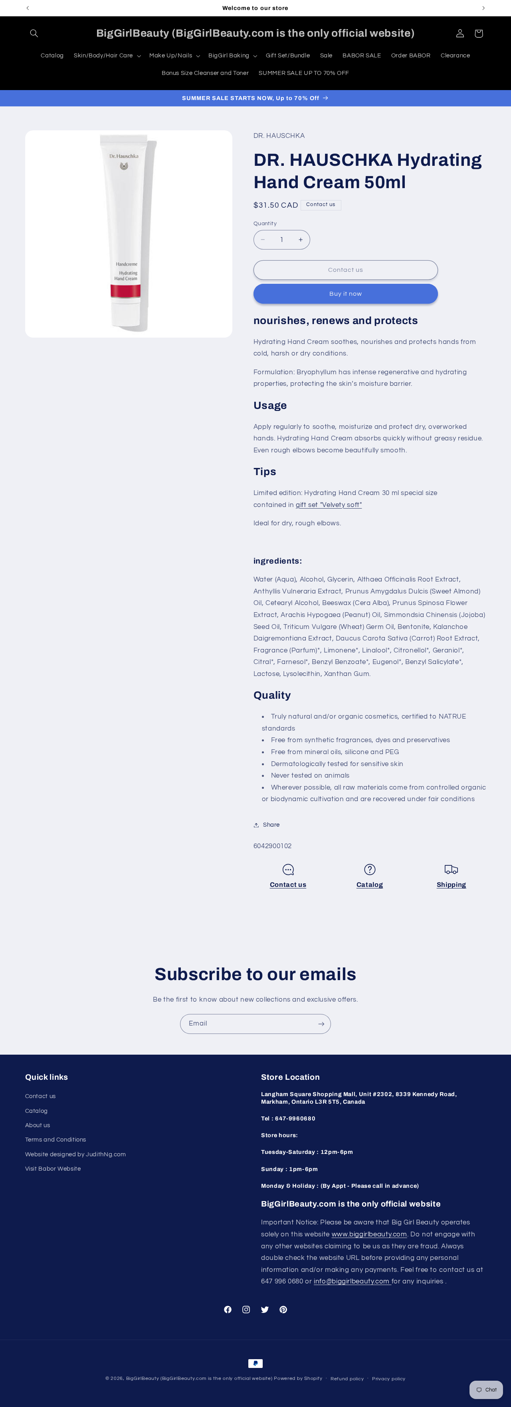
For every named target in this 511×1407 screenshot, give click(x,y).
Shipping (451, 884)
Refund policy (347, 1379)
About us (37, 1125)
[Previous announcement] (27, 8)
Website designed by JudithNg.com (75, 1154)
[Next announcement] (483, 8)
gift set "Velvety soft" (329, 504)
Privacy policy (389, 1379)
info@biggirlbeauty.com (353, 1281)
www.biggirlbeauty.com (369, 1234)
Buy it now (345, 294)
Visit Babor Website (53, 1169)
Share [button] (271, 825)
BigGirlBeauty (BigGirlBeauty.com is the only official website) (199, 1378)
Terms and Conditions (56, 1140)
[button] (34, 33)
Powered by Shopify (298, 1378)
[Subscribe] (321, 1024)
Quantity (265, 223)
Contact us (288, 884)
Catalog (370, 884)
